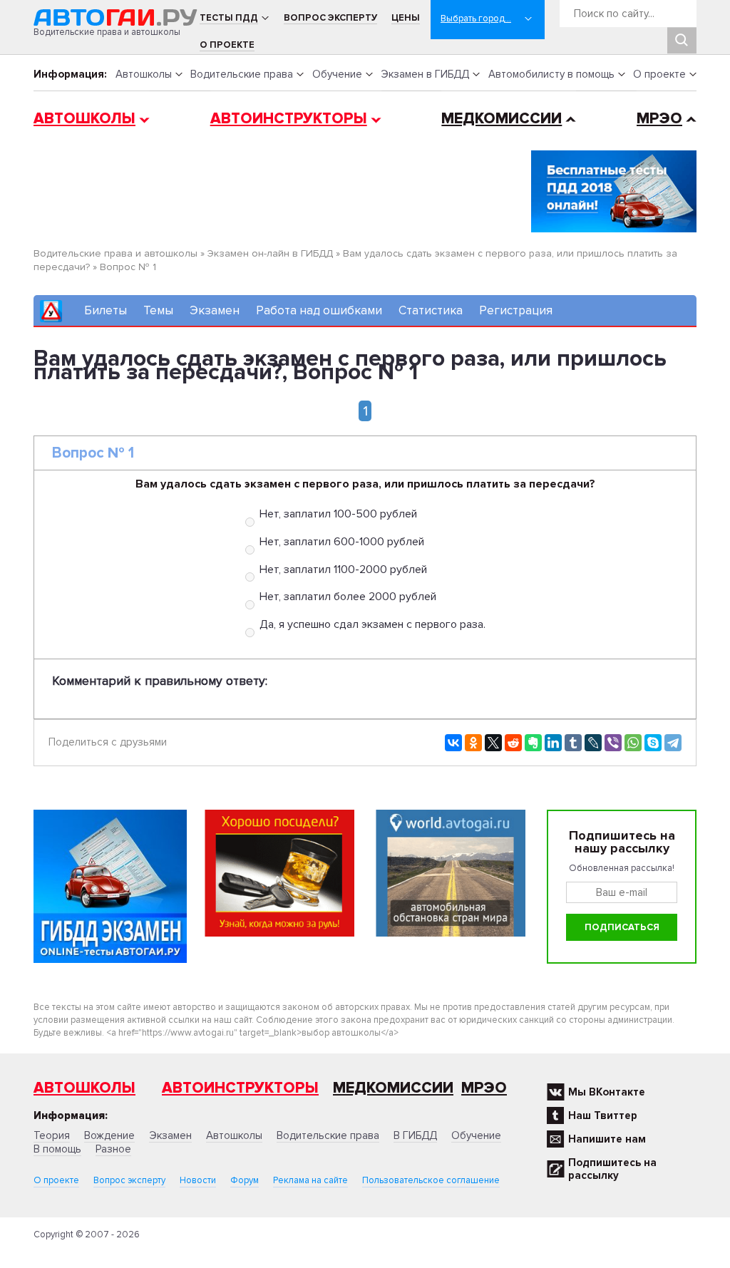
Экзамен (215, 310)
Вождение (109, 1135)
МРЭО (659, 119)
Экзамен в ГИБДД (425, 74)
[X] (493, 742)
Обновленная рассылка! (621, 868)
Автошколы (143, 74)
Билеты (105, 310)
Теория (52, 1135)
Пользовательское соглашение (431, 1180)
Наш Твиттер (602, 1115)
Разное (113, 1149)
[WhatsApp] (633, 742)
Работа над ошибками (319, 310)
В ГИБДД (415, 1135)
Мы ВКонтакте (606, 1092)
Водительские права (241, 74)
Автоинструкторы (288, 119)
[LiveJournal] (593, 742)
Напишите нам (607, 1139)
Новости (198, 1180)
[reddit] (513, 742)
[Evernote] (533, 742)
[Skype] (653, 742)
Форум (244, 1180)
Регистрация (515, 310)
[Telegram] (673, 742)
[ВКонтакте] (453, 742)
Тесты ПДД (229, 18)
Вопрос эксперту (330, 18)
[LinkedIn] (553, 742)
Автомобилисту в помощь (551, 74)
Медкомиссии (501, 119)
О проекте (227, 45)
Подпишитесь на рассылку (612, 1169)
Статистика (431, 310)
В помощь (57, 1149)
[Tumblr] (573, 742)
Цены (405, 18)
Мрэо (484, 1088)
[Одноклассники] (473, 742)
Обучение (337, 74)
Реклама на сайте (310, 1180)
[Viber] (613, 742)
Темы (158, 310)
